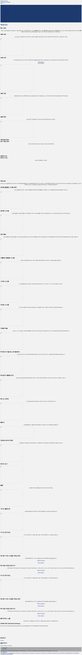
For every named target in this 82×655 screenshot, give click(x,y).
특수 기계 (7, 11)
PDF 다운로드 (41, 562)
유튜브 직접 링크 (41, 560)
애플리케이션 (5, 15)
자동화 (6, 12)
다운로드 (4, 20)
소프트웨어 (7, 13)
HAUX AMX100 (41, 63)
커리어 (4, 19)
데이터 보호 (5, 647)
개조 (3, 17)
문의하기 (4, 21)
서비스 (4, 18)
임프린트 (4, 648)
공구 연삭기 (7, 10)
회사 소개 (4, 5)
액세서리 (6, 14)
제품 (3, 7)
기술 (3, 6)
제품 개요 (7, 8)
